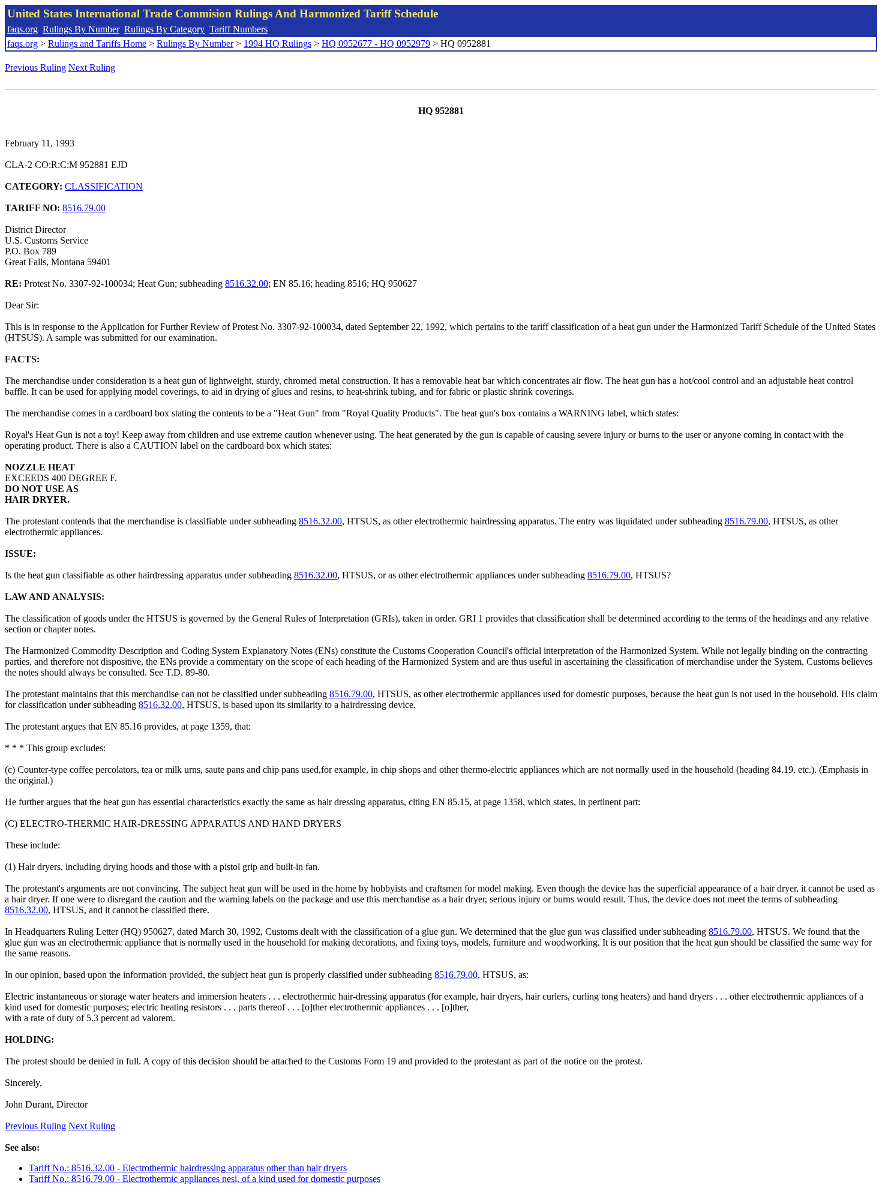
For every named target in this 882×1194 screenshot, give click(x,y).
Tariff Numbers (238, 29)
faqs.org (22, 29)
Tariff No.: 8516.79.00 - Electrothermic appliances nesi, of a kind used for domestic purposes (204, 1179)
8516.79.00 (84, 208)
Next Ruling (91, 67)
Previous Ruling (35, 67)
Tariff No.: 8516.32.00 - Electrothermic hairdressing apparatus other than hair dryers (188, 1168)
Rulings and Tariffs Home (97, 43)
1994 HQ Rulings (277, 43)
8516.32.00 (246, 283)
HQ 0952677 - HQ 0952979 (376, 43)
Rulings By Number (81, 29)
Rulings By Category (164, 29)
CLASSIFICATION (104, 186)
